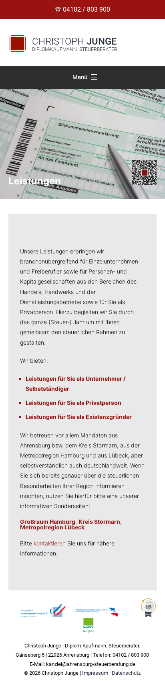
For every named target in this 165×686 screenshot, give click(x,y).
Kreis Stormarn (99, 521)
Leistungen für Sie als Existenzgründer (79, 416)
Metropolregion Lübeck (52, 527)
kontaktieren (50, 543)
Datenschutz (126, 673)
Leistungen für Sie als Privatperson (73, 402)
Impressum (95, 673)
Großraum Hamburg (47, 521)
